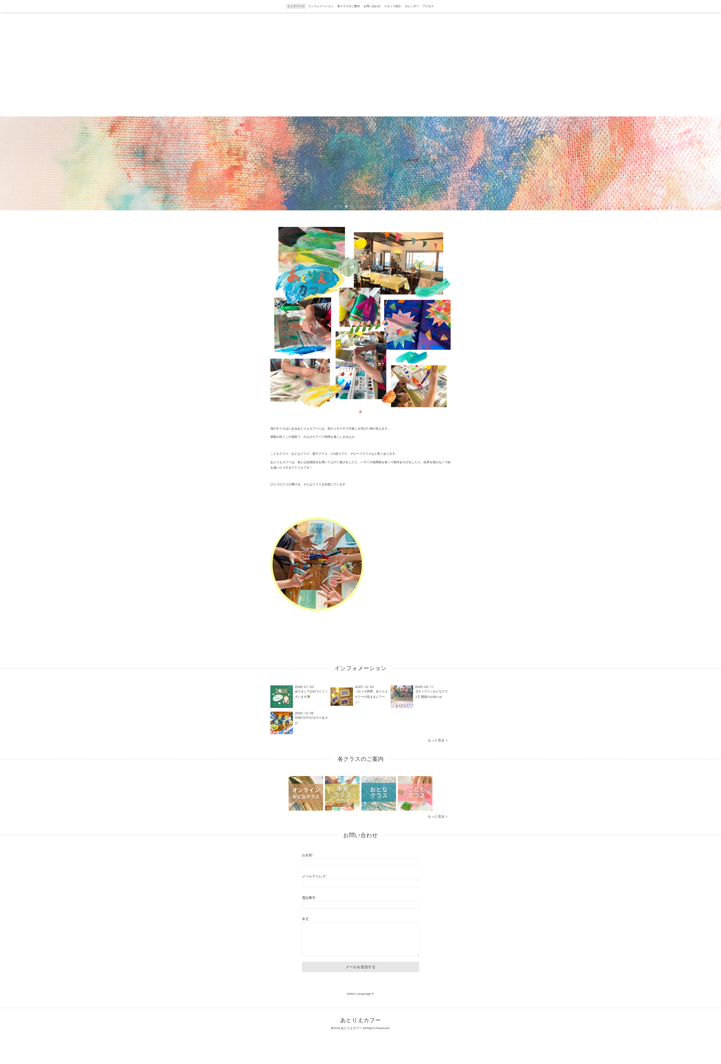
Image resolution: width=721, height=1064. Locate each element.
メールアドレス (314, 876)
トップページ (295, 6)
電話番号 (308, 898)
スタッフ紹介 (392, 6)
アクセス (428, 6)
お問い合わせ (372, 6)
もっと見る (437, 740)
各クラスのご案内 (348, 6)
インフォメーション (320, 6)
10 (386, 206)
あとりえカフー (360, 1020)
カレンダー (412, 6)
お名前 (307, 855)
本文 (305, 919)
